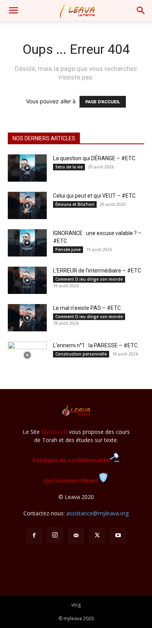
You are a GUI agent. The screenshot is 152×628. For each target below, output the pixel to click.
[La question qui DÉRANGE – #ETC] (27, 168)
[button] (13, 10)
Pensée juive (68, 249)
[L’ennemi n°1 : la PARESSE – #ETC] (27, 355)
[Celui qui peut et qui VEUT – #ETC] (27, 205)
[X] (97, 535)
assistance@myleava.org (97, 513)
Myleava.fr (54, 431)
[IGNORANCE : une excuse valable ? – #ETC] (27, 243)
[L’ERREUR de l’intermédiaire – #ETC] (27, 280)
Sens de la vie (69, 167)
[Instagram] (55, 535)
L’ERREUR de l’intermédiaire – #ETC (97, 270)
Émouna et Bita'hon (74, 204)
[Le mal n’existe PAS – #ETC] (27, 317)
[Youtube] (118, 535)
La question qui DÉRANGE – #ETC (94, 158)
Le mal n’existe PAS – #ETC (87, 308)
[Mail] (76, 535)
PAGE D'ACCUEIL (102, 101)
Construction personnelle (81, 354)
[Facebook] (34, 535)
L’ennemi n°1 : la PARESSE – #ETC (95, 345)
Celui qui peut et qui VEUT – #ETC (94, 196)
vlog (76, 604)
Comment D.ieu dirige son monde (89, 279)
